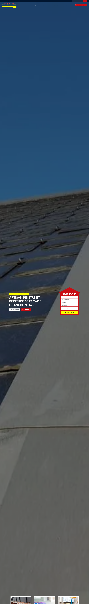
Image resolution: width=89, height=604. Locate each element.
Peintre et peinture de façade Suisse (32, 5)
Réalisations (64, 5)
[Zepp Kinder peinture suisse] (9, 5)
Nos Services (45, 5)
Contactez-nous (55, 5)
